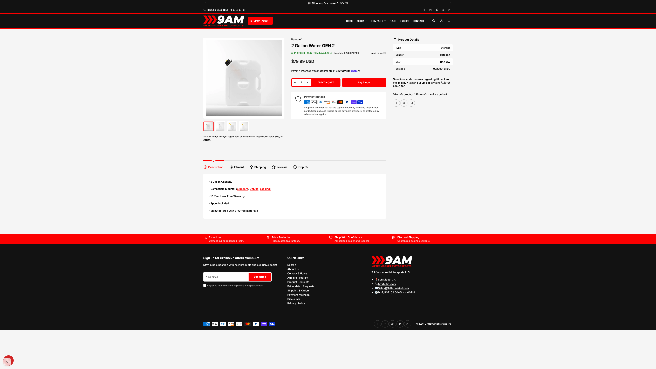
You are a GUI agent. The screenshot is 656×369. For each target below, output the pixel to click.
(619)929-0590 (387, 283)
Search (291, 264)
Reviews (282, 167)
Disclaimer (293, 299)
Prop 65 (303, 167)
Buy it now (364, 82)
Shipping (260, 167)
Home (349, 20)
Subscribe (260, 276)
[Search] (434, 21)
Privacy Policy (296, 303)
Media (360, 20)
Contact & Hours (297, 273)
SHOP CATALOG (259, 20)
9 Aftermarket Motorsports (438, 324)
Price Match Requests (300, 286)
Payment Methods (298, 294)
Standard (242, 188)
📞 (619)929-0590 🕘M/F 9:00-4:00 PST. (225, 10)
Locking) (265, 188)
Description (215, 167)
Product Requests (298, 282)
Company (377, 20)
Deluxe (254, 188)
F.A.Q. (393, 20)
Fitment (239, 167)
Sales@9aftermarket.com (393, 288)
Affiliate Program (297, 277)
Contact (418, 20)
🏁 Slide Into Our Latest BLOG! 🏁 (328, 3)
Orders (404, 20)
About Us (293, 269)
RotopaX (296, 39)
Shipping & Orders (298, 290)
